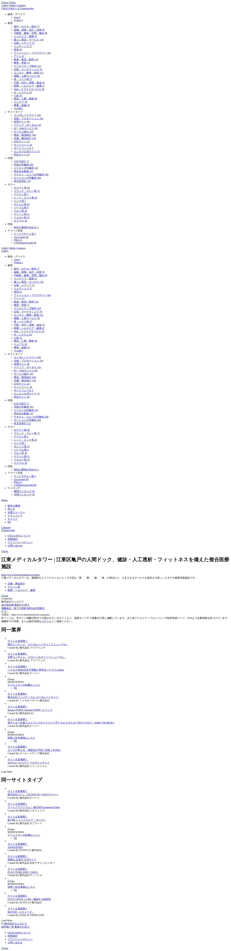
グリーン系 (14, 587)
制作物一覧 (7, 927)
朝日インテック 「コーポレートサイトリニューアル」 (38, 644)
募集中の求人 (22, 605)
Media (12, 5)
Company (21, 5)
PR (15, 688)
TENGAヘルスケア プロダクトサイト (29, 762)
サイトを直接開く (18, 641)
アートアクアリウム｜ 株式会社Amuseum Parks (34, 807)
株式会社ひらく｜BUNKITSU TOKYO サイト (33, 794)
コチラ (45, 621)
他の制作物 (7, 605)
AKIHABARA (15, 847)
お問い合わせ (15, 545)
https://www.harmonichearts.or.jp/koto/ (20, 574)
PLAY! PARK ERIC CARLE (23, 872)
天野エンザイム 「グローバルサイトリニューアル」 (37, 657)
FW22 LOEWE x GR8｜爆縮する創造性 (29, 899)
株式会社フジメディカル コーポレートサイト (33, 697)
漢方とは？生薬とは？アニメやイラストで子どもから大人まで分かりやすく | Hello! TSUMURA (61, 722)
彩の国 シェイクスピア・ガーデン (27, 820)
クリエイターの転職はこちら (24, 685)
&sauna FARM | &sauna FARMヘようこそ (30, 710)
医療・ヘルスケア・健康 (21, 590)
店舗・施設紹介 (16, 583)
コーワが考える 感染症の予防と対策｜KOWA (34, 750)
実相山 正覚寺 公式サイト (22, 859)
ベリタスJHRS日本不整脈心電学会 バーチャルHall (36, 670)
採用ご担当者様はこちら (21, 737)
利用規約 (13, 539)
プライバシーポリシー (20, 542)
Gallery (5, 5)
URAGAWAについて (19, 535)
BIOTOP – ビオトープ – (21, 912)
